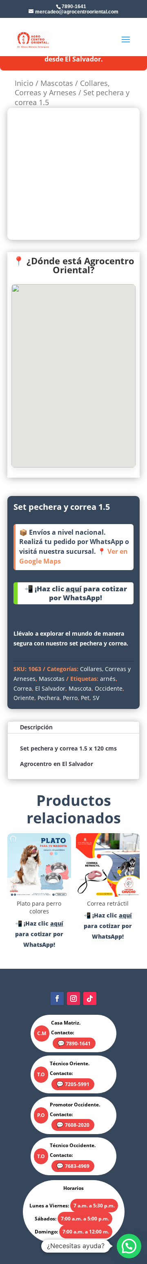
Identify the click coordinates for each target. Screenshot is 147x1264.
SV (96, 698)
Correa (22, 688)
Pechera (49, 698)
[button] (129, 1246)
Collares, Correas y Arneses (62, 88)
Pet (85, 698)
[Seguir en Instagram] (73, 998)
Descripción (36, 727)
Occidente (108, 688)
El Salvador (50, 688)
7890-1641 (78, 1043)
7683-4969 (77, 1166)
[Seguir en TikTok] (89, 998)
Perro (70, 698)
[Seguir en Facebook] (57, 998)
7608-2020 (77, 1124)
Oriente (23, 698)
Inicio (24, 83)
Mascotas (56, 83)
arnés (108, 678)
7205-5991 (77, 1084)
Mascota (80, 688)
